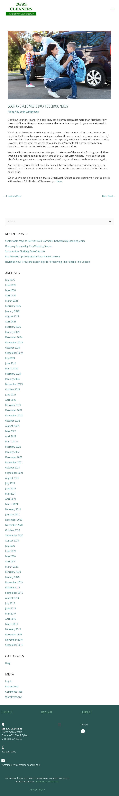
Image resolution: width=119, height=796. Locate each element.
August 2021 (12, 478)
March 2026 (11, 300)
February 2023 (13, 405)
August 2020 (12, 540)
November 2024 (14, 342)
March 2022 (11, 441)
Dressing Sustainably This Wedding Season (28, 246)
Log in (8, 681)
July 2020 (10, 545)
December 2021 (13, 457)
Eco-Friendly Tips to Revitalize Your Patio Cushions (32, 256)
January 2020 (12, 577)
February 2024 (13, 373)
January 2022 (12, 452)
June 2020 (10, 551)
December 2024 (13, 337)
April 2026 (10, 295)
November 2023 (14, 384)
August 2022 (12, 425)
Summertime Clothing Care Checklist (25, 251)
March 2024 (11, 368)
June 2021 (10, 488)
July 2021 (10, 483)
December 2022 (13, 410)
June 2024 (10, 363)
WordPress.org (13, 697)
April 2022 (10, 436)
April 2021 (10, 498)
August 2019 (12, 598)
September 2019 (14, 592)
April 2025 (10, 321)
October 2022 (12, 420)
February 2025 (13, 326)
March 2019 (11, 624)
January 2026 (12, 311)
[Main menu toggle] (112, 9)
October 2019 (12, 587)
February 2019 (13, 629)
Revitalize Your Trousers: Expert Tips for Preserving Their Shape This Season (47, 261)
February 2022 (13, 446)
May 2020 (10, 556)
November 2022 (14, 415)
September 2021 (14, 472)
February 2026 (13, 306)
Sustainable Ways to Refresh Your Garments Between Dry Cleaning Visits (45, 240)
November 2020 (14, 525)
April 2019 (10, 618)
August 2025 (12, 316)
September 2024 (14, 352)
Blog (11, 111)
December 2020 (13, 519)
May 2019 (10, 613)
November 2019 (14, 582)
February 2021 (13, 509)
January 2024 (12, 379)
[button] (59, 724)
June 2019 (10, 608)
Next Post (109, 196)
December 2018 (13, 634)
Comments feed (13, 691)
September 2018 (14, 645)
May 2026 (10, 290)
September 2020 (14, 535)
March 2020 (11, 566)
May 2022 (10, 431)
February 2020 (13, 571)
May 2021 (10, 493)
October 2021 (12, 467)
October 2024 (12, 347)
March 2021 (11, 504)
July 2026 (10, 279)
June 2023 (10, 394)
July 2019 (10, 603)
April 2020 (10, 561)
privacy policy (37, 790)
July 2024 (10, 358)
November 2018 (14, 639)
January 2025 (12, 332)
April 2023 (10, 399)
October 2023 (12, 389)
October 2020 (12, 530)
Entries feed (11, 686)
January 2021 (12, 514)
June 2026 (10, 285)
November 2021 (14, 462)
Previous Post (12, 196)
